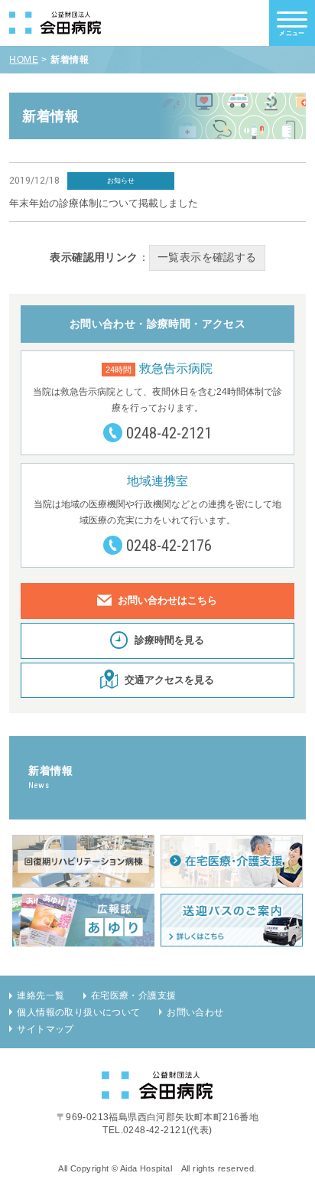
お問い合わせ (195, 1012)
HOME (23, 59)
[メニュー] (292, 19)
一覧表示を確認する (207, 257)
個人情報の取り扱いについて (78, 1012)
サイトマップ (45, 1029)
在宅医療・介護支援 (134, 995)
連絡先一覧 (40, 995)
